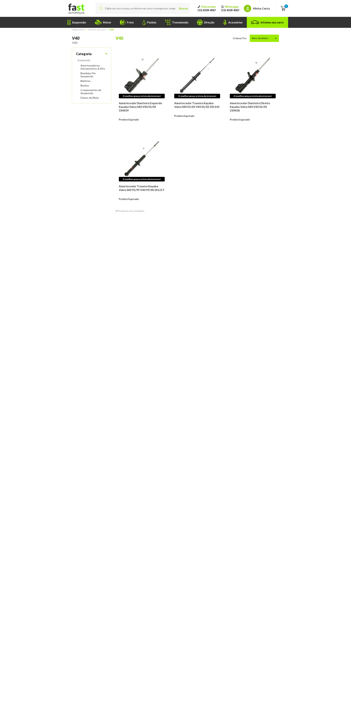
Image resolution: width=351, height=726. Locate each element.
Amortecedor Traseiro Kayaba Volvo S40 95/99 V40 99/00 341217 (141, 188)
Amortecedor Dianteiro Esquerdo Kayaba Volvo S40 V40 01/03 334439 (140, 106)
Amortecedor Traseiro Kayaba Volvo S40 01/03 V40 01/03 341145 (197, 104)
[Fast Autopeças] (76, 8)
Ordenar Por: (240, 38)
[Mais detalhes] (142, 75)
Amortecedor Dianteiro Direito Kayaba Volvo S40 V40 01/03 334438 (250, 106)
